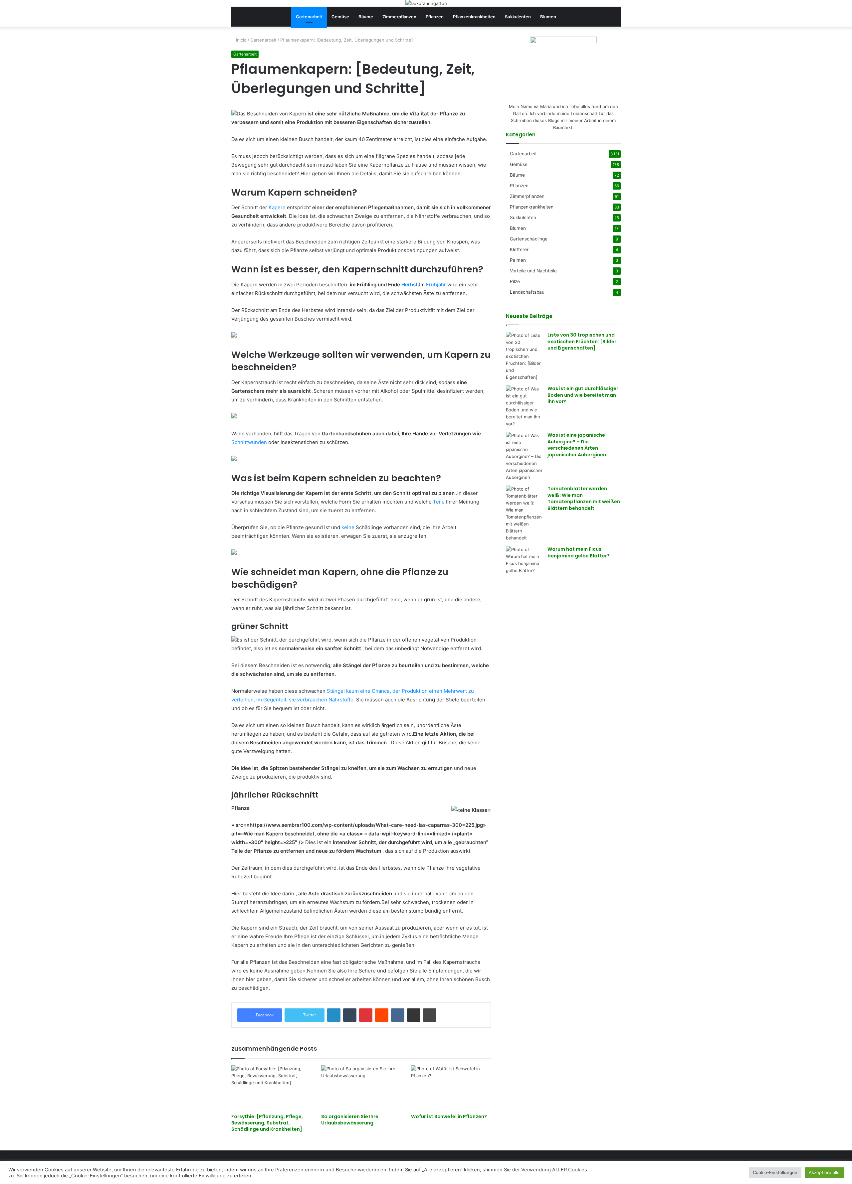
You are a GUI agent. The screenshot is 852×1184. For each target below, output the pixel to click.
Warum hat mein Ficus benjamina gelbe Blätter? (578, 552)
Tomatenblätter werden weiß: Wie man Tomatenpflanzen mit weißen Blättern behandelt (583, 498)
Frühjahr (436, 284)
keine (347, 527)
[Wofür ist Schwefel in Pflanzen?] (451, 1087)
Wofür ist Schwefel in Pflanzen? (449, 1116)
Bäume (365, 16)
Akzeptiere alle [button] (824, 1172)
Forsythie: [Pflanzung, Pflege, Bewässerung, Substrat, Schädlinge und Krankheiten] (267, 1122)
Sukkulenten (518, 16)
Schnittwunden (249, 442)
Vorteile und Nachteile (533, 270)
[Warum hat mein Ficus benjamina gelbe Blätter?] (524, 560)
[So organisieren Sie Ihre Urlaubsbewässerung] (361, 1087)
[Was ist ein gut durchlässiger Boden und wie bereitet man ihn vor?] (524, 406)
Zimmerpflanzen (399, 16)
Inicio (241, 40)
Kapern (277, 207)
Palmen (518, 260)
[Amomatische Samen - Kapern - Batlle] (234, 336)
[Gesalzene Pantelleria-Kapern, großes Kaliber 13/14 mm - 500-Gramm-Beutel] (234, 553)
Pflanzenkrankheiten (474, 16)
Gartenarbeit (309, 16)
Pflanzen (435, 16)
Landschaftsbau (527, 292)
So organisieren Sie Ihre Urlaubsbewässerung (349, 1119)
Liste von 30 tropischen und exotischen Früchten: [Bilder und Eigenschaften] (581, 341)
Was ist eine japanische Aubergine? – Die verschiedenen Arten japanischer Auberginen (576, 445)
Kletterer (519, 249)
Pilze (515, 281)
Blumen (548, 16)
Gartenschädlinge (528, 238)
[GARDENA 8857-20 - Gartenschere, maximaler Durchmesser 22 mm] (234, 416)
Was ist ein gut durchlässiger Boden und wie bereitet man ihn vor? (582, 395)
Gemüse (340, 16)
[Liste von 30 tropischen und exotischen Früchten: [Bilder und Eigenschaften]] (524, 356)
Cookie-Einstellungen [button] (775, 1172)
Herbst (409, 284)
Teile (439, 502)
